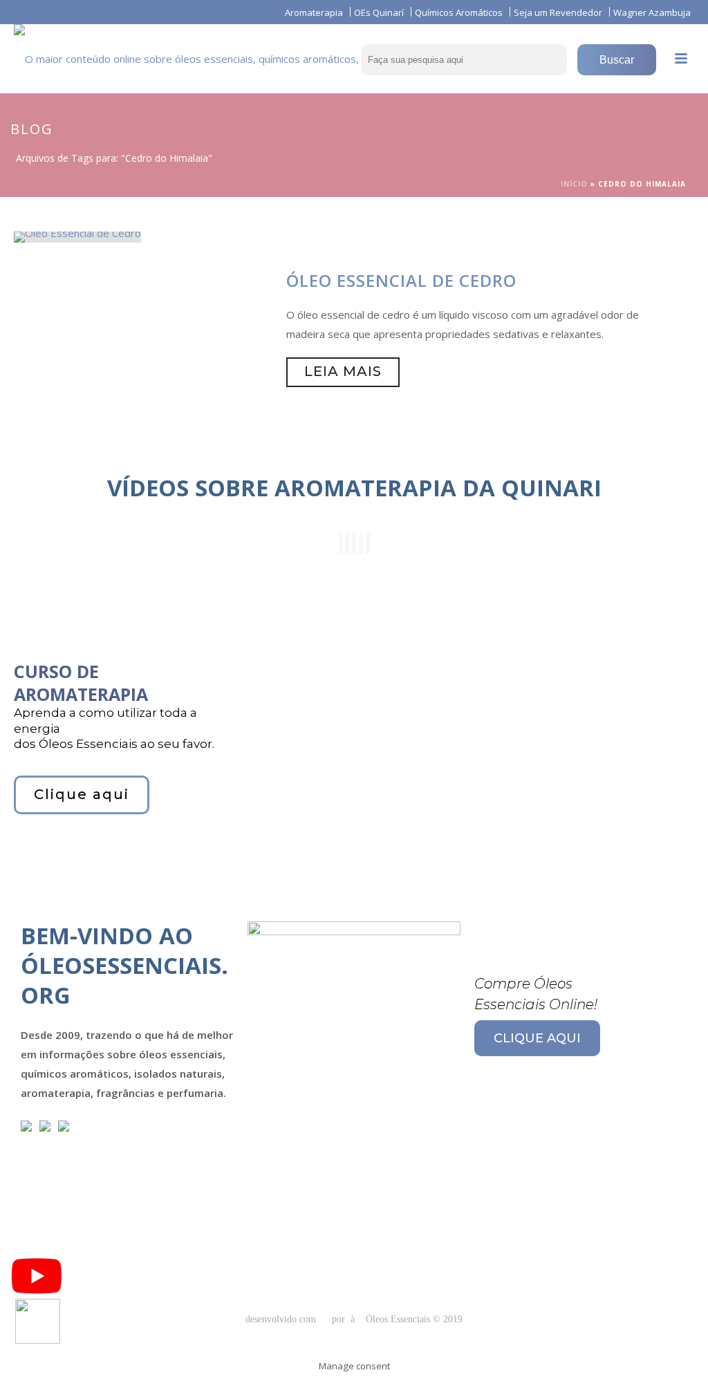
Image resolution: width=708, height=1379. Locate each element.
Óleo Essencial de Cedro (401, 280)
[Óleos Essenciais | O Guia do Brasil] (191, 55)
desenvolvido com (282, 1319)
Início (574, 184)
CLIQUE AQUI (537, 1038)
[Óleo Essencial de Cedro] (77, 236)
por (341, 1319)
